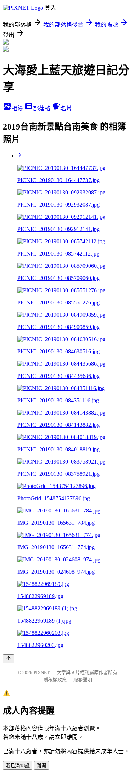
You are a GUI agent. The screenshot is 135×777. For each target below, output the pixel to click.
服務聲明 (82, 679)
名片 (66, 108)
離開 (41, 765)
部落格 (42, 108)
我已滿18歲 (18, 765)
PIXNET (41, 672)
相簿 (18, 108)
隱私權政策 (55, 679)
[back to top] (8, 658)
